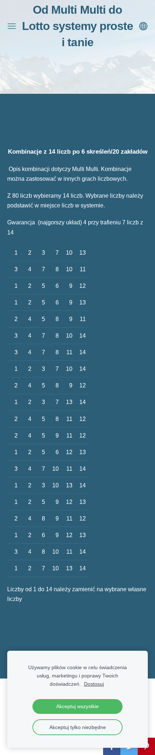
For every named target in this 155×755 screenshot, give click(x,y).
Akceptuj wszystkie (77, 706)
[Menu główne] (12, 26)
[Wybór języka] (143, 26)
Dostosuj (94, 684)
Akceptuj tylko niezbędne (77, 727)
